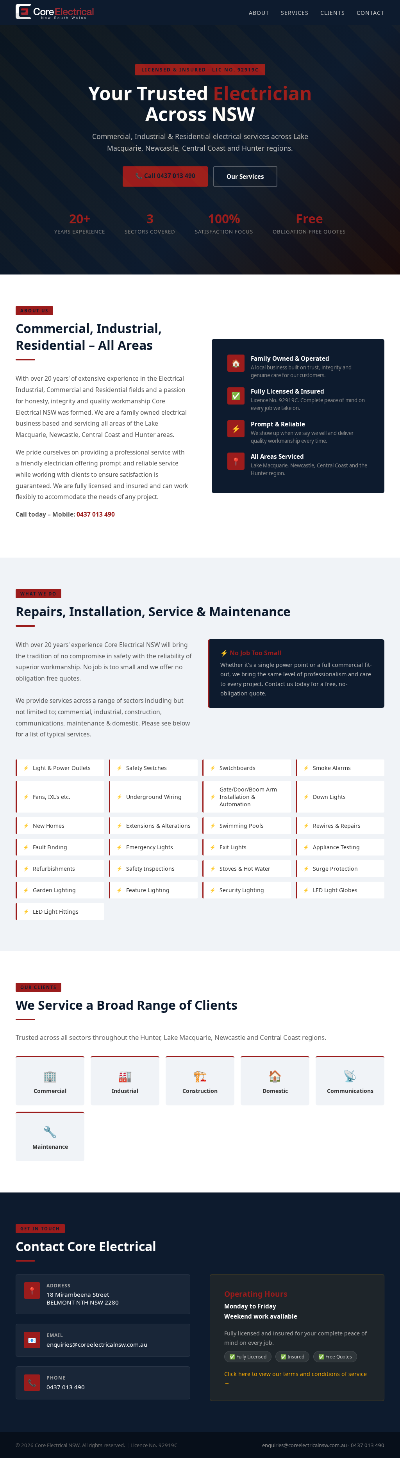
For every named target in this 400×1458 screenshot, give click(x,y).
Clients (332, 12)
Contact (370, 12)
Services (295, 12)
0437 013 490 (96, 514)
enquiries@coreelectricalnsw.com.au (96, 1344)
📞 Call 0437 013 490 (165, 176)
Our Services (245, 176)
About (259, 12)
